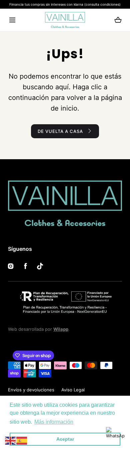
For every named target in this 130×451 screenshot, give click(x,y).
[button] (12, 20)
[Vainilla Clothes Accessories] (65, 20)
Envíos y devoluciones (31, 389)
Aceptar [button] (65, 439)
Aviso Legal (73, 389)
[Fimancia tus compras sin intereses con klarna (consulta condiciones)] (65, 4)
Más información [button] (53, 422)
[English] (10, 440)
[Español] (22, 440)
